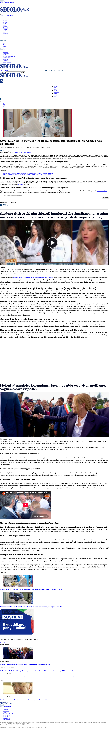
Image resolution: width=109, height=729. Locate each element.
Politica (5, 20)
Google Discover (17, 152)
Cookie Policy (6, 60)
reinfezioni (20, 184)
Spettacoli (5, 30)
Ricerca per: (3, 72)
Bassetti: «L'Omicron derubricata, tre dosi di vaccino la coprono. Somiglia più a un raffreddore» (27, 174)
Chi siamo (5, 52)
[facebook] (0, 1)
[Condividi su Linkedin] (3, 151)
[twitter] (4, 1)
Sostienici (5, 55)
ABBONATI (7, 2)
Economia (5, 28)
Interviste (5, 33)
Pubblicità (5, 59)
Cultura (5, 29)
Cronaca (5, 22)
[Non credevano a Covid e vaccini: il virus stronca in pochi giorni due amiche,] (18, 586)
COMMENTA (105, 198)
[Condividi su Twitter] (7, 151)
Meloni (5, 44)
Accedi (13, 2)
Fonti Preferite (27, 152)
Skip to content (4, 70)
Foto (4, 35)
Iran (4, 43)
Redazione (6, 53)
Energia (55, 95)
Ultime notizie (6, 57)
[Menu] (0, 101)
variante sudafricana (102, 191)
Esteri (4, 23)
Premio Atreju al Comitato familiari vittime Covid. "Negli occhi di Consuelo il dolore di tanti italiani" (28, 173)
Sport (4, 32)
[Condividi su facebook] (1, 151)
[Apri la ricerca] (1, 99)
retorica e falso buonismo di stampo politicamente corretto (33, 277)
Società (5, 26)
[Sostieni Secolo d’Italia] (17, 634)
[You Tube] (2, 1)
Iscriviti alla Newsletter (9, 56)
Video (4, 25)
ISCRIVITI (3, 642)
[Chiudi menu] (0, 14)
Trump (5, 46)
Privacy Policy (7, 62)
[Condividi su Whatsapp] (5, 151)
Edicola (2, 2)
